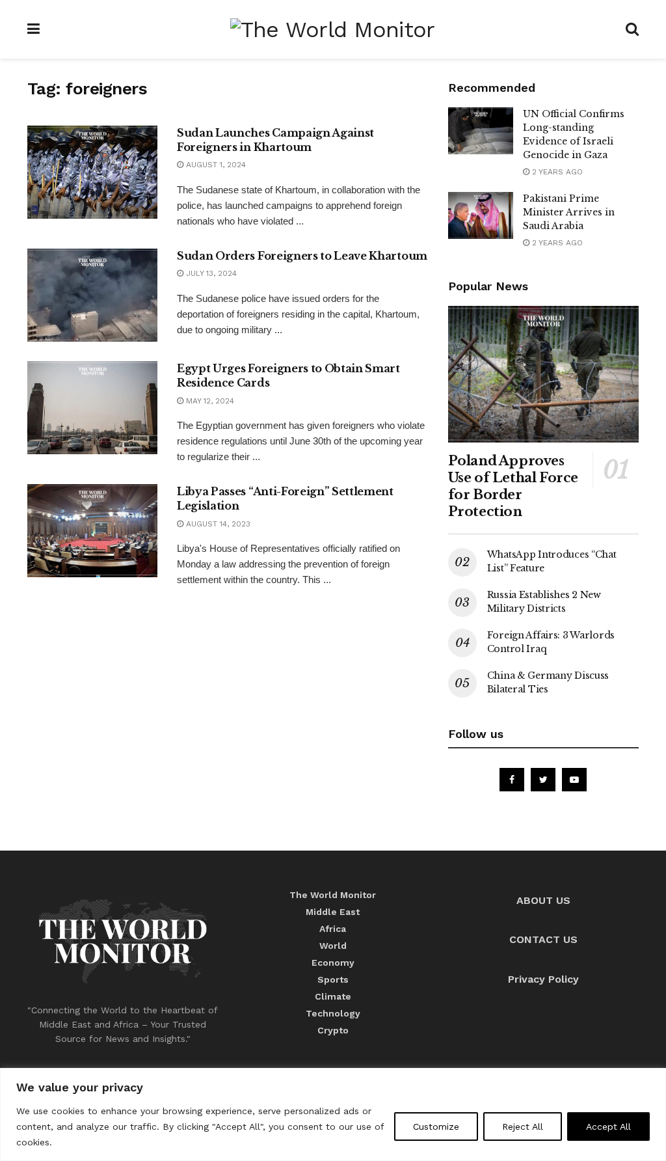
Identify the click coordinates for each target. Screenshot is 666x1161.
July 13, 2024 (210, 273)
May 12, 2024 (208, 400)
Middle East (333, 912)
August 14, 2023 (216, 523)
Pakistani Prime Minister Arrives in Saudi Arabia (569, 212)
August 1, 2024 (214, 164)
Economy (333, 962)
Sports (333, 979)
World (333, 945)
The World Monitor (332, 895)
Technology (333, 1013)
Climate (333, 996)
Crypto (333, 1030)
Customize (436, 1126)
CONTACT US (543, 939)
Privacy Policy (543, 979)
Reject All (522, 1126)
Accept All (608, 1126)
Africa (332, 928)
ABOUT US (543, 900)
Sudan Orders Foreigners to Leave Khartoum (302, 255)
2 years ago (556, 171)
